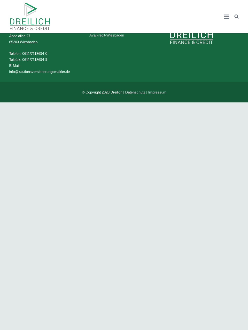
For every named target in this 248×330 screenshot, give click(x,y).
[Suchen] (236, 17)
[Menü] (226, 17)
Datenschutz (135, 92)
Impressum (157, 92)
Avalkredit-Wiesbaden (106, 35)
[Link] (30, 17)
